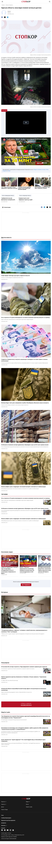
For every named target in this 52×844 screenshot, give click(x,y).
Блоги (27, 804)
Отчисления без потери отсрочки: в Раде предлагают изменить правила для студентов (24, 667)
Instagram (5, 171)
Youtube (43, 169)
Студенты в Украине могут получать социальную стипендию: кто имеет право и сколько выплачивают (24, 360)
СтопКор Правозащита (6, 818)
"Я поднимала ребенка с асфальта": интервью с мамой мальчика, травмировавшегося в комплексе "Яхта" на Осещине (24, 631)
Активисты (3, 823)
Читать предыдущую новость (8, 195)
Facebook (39, 169)
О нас (2, 815)
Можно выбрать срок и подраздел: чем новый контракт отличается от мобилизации (23, 486)
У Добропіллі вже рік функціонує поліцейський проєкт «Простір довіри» (8, 199)
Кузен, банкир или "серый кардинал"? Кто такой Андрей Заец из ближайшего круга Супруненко (23, 740)
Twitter (47, 169)
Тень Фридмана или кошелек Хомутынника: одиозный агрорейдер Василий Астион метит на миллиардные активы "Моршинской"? (25, 716)
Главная (3, 5)
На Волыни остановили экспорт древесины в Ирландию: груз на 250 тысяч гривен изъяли (24, 445)
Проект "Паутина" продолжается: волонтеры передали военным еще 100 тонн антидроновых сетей (27, 569)
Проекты (3, 801)
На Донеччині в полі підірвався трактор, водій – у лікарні (26, 199)
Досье (2, 807)
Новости (3, 804)
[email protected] (12, 838)
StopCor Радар (4, 809)
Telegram (35, 169)
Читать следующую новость (25, 195)
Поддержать (27, 584)
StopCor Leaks (5, 712)
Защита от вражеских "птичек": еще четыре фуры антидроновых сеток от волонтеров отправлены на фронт (9, 570)
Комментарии (7, 207)
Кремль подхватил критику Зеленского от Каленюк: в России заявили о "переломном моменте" (23, 677)
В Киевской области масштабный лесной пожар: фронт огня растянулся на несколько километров (23, 689)
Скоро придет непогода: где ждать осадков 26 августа (15, 275)
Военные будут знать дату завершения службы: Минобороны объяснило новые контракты (25, 403)
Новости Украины (9, 5)
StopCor (9, 11)
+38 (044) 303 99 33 (26, 705)
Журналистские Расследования (8, 820)
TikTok (8, 171)
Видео (27, 801)
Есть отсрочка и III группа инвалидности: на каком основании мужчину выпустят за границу (25, 317)
